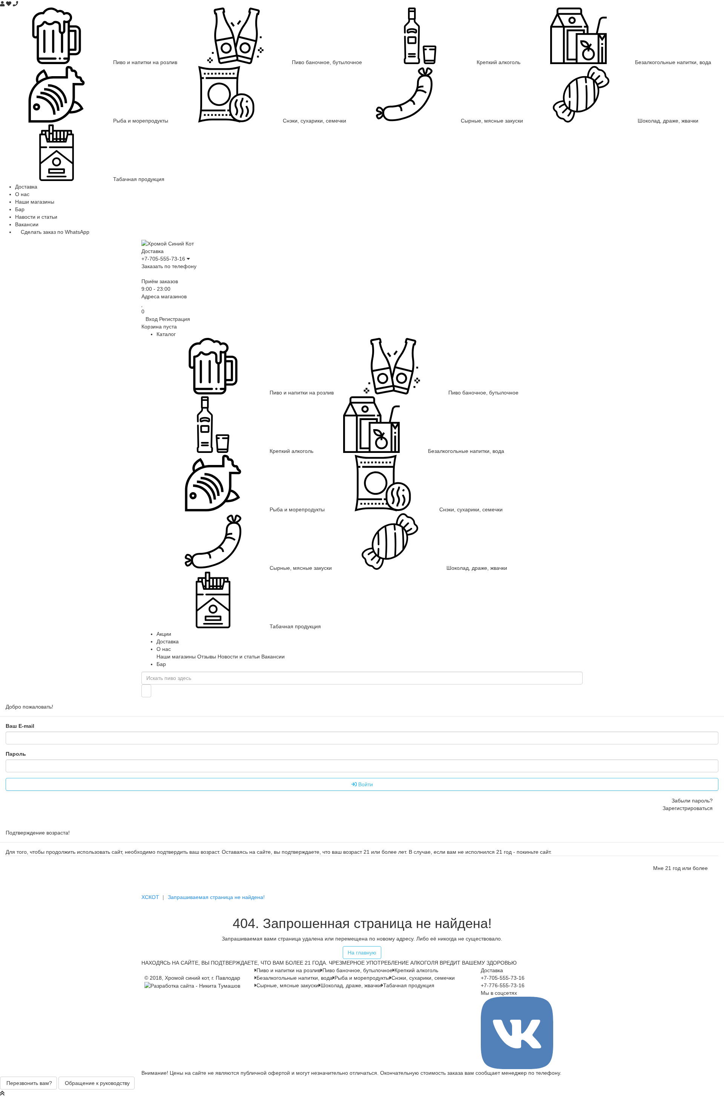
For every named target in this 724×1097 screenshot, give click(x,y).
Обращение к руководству (96, 1083)
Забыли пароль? (692, 801)
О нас (22, 194)
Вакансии (26, 224)
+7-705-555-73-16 (163, 259)
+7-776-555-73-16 (503, 985)
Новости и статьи (239, 657)
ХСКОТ (150, 897)
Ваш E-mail (20, 726)
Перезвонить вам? (28, 1083)
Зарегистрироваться (687, 808)
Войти (365, 784)
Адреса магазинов (164, 296)
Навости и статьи (36, 217)
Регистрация (174, 319)
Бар (20, 209)
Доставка (26, 187)
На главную (362, 953)
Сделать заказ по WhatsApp (54, 232)
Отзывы (206, 657)
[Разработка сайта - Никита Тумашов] (192, 985)
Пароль (16, 754)
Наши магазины (34, 202)
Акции (163, 634)
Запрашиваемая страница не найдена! (216, 897)
